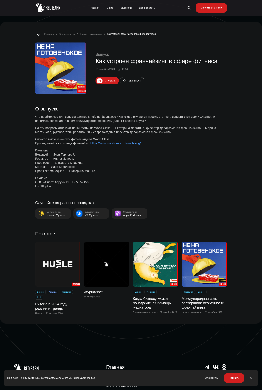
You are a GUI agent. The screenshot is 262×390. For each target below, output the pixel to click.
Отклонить (211, 378)
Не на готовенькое (91, 34)
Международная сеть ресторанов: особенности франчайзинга (203, 303)
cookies (91, 378)
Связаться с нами (211, 7)
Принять (234, 378)
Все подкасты (147, 7)
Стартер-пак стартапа (144, 312)
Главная (94, 7)
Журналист (93, 292)
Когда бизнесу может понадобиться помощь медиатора (152, 303)
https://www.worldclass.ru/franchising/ (115, 143)
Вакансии (126, 7)
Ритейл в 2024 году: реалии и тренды (51, 306)
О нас (109, 7)
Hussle (38, 313)
